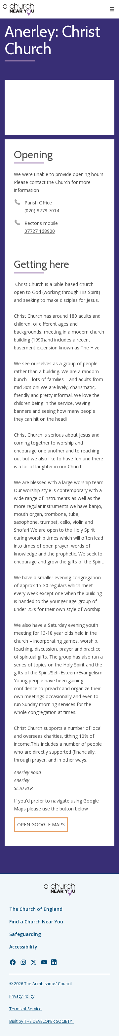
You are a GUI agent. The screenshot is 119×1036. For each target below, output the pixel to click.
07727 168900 (39, 231)
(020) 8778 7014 (41, 210)
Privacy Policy (21, 996)
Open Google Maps (41, 824)
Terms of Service (25, 1009)
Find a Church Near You (36, 921)
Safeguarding (25, 934)
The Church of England (35, 909)
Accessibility (23, 947)
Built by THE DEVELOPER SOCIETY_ (41, 1021)
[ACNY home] (18, 9)
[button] (112, 9)
